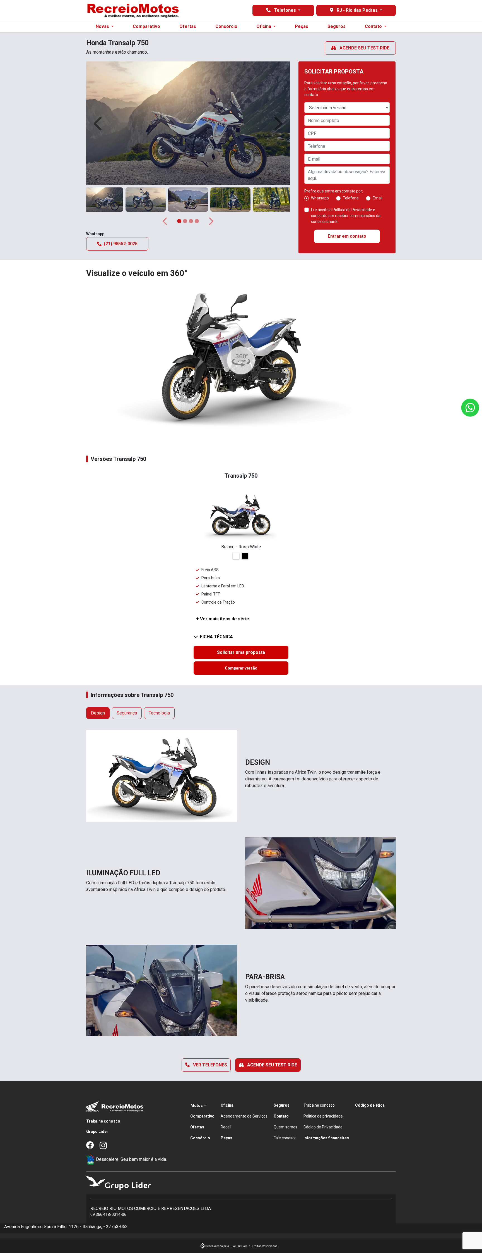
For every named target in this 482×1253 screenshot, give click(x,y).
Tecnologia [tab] (159, 713)
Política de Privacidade (352, 210)
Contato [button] (374, 26)
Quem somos (285, 1127)
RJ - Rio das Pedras (357, 10)
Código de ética (370, 1105)
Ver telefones (209, 1065)
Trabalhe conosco (103, 1121)
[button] (98, 123)
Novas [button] (103, 26)
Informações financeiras (326, 1138)
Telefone (351, 198)
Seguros (336, 26)
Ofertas (187, 26)
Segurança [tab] (127, 713)
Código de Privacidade (323, 1127)
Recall (226, 1127)
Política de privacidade (323, 1116)
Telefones (285, 10)
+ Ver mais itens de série (222, 618)
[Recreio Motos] (132, 10)
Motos (197, 1105)
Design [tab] (98, 713)
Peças (301, 26)
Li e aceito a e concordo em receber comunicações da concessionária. (345, 216)
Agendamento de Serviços (244, 1116)
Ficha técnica (216, 636)
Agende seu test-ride (363, 48)
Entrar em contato (347, 236)
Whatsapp (320, 198)
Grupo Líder (97, 1131)
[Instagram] (106, 1145)
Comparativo (146, 26)
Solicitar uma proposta (241, 652)
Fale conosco (285, 1138)
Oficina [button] (264, 26)
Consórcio (226, 26)
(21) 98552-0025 (121, 243)
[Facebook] (93, 1145)
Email (377, 198)
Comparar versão (241, 668)
